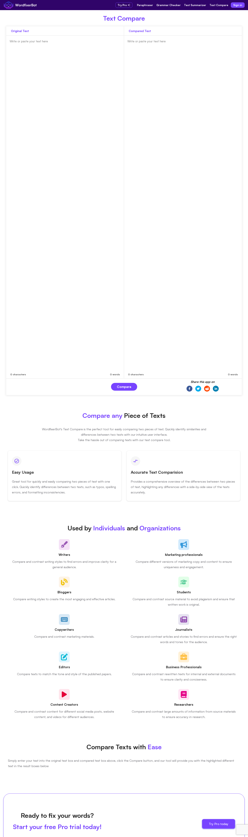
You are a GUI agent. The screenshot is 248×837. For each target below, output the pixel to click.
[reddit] (207, 389)
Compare (124, 387)
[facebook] (189, 389)
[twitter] (198, 389)
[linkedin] (216, 389)
